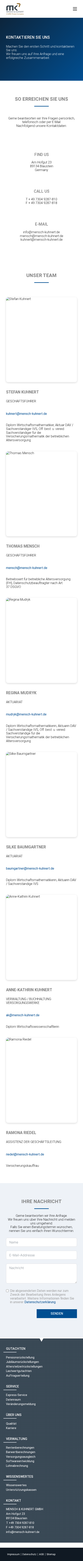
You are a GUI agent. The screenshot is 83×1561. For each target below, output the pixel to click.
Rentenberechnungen (20, 1447)
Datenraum (13, 1399)
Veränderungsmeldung (21, 1404)
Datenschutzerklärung (40, 1302)
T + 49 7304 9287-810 (41, 199)
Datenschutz (29, 1554)
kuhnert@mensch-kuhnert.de (42, 240)
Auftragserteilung (17, 1375)
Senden (57, 1313)
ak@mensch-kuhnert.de (22, 1015)
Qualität (11, 1423)
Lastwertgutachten (19, 1371)
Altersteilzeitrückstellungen (24, 1366)
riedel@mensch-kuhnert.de (25, 1154)
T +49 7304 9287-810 (20, 1523)
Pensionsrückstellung (20, 1357)
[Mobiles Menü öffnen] (75, 8)
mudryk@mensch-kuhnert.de (26, 714)
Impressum (13, 1554)
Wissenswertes (16, 1485)
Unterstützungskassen (21, 1490)
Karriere (11, 1428)
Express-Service (16, 1395)
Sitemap (51, 1554)
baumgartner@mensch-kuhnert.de (30, 868)
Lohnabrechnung (17, 1466)
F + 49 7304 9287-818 (41, 203)
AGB (41, 1554)
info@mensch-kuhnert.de (41, 232)
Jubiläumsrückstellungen (22, 1362)
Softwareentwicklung (20, 1461)
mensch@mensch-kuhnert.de (41, 236)
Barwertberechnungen (20, 1452)
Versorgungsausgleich (20, 1457)
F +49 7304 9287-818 (20, 1527)
